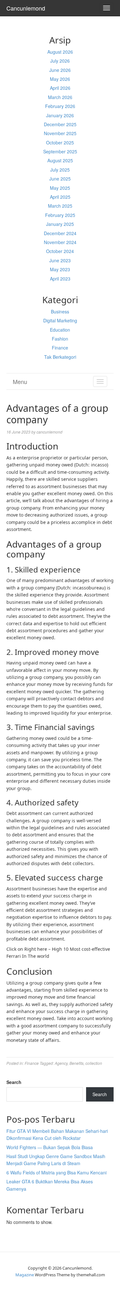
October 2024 (60, 251)
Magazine (24, 1275)
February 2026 (60, 106)
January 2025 (60, 224)
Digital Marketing (60, 320)
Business (60, 311)
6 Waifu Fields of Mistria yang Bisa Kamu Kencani (56, 1172)
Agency (61, 1063)
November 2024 (60, 242)
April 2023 (60, 278)
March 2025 (60, 206)
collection (93, 1063)
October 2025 (60, 142)
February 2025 (60, 215)
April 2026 (60, 88)
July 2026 (60, 61)
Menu (20, 381)
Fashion (60, 338)
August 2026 (60, 52)
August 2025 (60, 160)
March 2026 (60, 97)
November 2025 (60, 133)
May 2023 (60, 269)
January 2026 (60, 115)
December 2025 (60, 124)
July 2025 (60, 169)
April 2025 (60, 197)
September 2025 (60, 151)
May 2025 (60, 188)
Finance (60, 347)
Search (13, 1082)
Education (60, 330)
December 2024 (60, 233)
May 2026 (60, 79)
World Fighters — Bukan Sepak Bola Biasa (49, 1147)
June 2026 (60, 70)
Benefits (76, 1063)
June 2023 (60, 260)
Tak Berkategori (60, 357)
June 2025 (60, 178)
